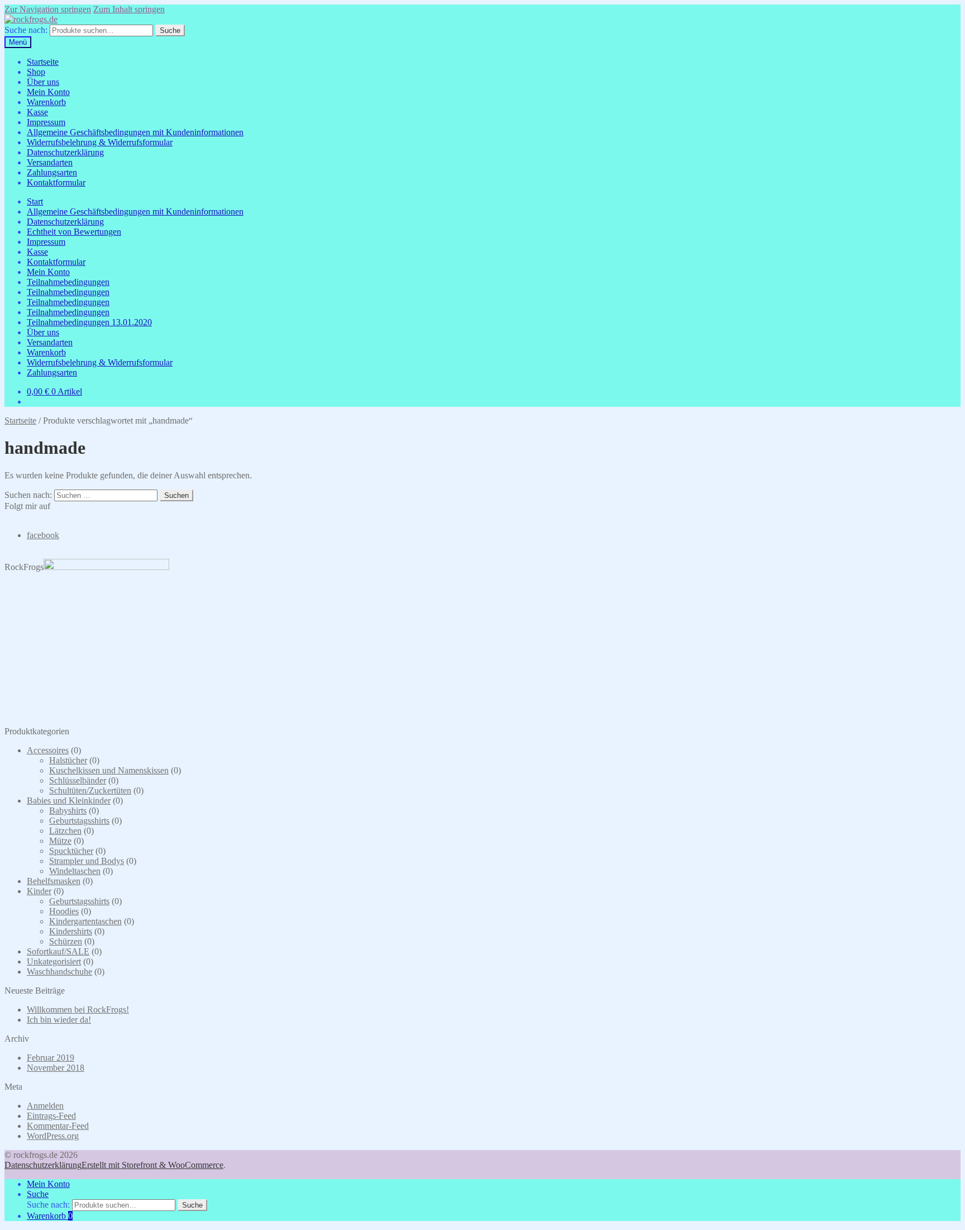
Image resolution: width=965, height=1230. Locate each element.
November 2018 (55, 1067)
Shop (36, 72)
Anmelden (45, 1105)
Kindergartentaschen (85, 921)
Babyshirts (68, 810)
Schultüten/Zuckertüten (90, 790)
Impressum (46, 122)
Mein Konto (48, 92)
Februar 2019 (50, 1057)
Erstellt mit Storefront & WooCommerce (152, 1165)
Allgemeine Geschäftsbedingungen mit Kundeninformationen (135, 132)
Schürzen (65, 941)
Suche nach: (25, 30)
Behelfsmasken (53, 881)
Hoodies (64, 911)
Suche (170, 30)
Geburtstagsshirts (79, 820)
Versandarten (50, 162)
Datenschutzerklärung (65, 152)
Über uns (43, 82)
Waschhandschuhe (59, 971)
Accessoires (48, 750)
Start (35, 201)
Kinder (39, 891)
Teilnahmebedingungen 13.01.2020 (89, 322)
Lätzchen (65, 830)
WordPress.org (53, 1136)
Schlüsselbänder (77, 780)
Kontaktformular (56, 182)
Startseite (43, 62)
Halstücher (68, 760)
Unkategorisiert (54, 961)
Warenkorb (46, 102)
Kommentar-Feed (58, 1126)
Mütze (60, 841)
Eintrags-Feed (51, 1115)
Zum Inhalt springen (129, 9)
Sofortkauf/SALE (58, 951)
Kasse (37, 112)
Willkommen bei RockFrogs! (78, 1009)
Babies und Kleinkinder (69, 800)
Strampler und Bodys (86, 861)
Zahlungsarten (52, 172)
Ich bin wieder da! (59, 1019)
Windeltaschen (75, 871)
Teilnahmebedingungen (68, 282)
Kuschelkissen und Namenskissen (109, 770)
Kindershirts (70, 931)
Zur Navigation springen (47, 9)
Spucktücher (71, 851)
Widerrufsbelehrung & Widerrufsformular (100, 142)
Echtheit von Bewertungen (74, 231)
